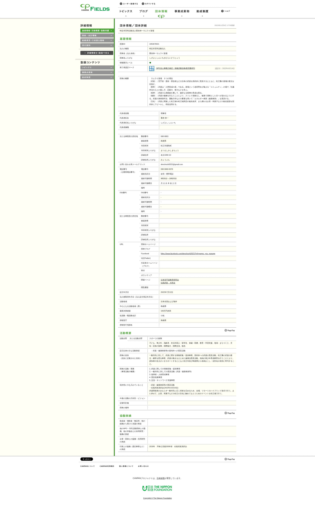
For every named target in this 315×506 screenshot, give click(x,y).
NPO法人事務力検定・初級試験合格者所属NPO (175, 68)
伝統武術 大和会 (168, 283)
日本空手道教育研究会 (170, 280)
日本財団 (161, 478)
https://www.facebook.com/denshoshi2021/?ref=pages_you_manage (188, 254)
